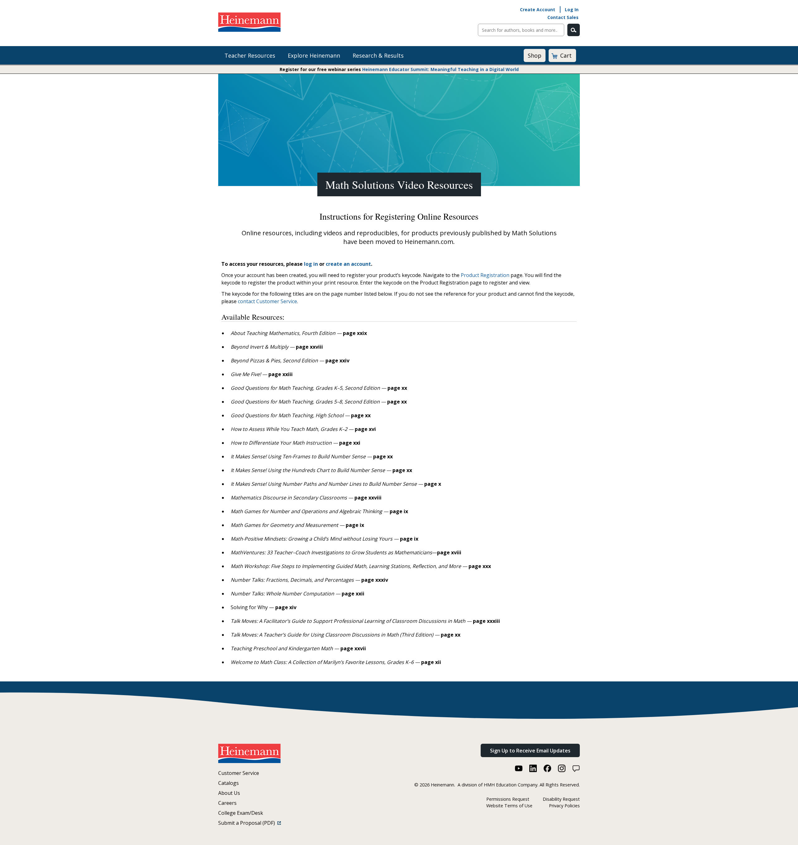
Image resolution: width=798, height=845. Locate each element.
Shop (534, 55)
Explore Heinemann (314, 55)
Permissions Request (507, 799)
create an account (348, 263)
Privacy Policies (564, 806)
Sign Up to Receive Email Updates (530, 750)
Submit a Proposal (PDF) (247, 822)
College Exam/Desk (240, 812)
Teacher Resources (249, 55)
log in (311, 263)
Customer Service (238, 773)
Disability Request (561, 799)
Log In (572, 9)
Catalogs (228, 783)
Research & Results (378, 55)
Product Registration (485, 275)
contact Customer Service (267, 301)
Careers (227, 803)
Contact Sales (563, 17)
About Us (229, 793)
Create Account (537, 9)
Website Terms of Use (509, 806)
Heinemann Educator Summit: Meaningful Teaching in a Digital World (440, 69)
